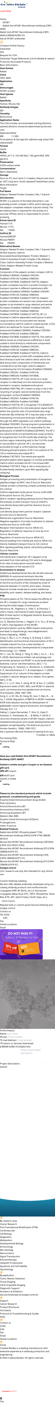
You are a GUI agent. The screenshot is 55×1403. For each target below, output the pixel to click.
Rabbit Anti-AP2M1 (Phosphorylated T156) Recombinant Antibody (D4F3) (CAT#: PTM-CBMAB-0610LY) (25, 835)
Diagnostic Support (10, 1288)
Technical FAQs (7, 741)
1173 (9, 223)
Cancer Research (8, 1224)
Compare (4, 45)
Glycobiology (6, 1269)
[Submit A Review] (27, 944)
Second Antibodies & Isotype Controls (19, 1294)
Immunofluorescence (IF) (12, 806)
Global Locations (8, 924)
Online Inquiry (8, 901)
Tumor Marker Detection (12, 1278)
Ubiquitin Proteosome (11, 1262)
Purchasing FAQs (8, 738)
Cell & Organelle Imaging (12, 1285)
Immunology (6, 1246)
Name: (3, 1033)
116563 (11, 230)
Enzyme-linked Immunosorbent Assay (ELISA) (23, 799)
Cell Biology (6, 1233)
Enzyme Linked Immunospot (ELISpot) (19, 819)
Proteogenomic (8, 822)
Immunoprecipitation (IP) (12, 812)
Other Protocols (8, 825)
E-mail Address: (8, 1040)
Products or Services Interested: (17, 1043)
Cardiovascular (7, 1230)
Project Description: (10, 1063)
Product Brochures (9, 1307)
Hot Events (5, 1310)
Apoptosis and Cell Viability (13, 1266)
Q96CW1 (11, 236)
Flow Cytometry (8, 803)
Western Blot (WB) (9, 816)
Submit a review (8, 778)
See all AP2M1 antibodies (12, 38)
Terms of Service (7, 1074)
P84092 (11, 242)
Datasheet (5, 48)
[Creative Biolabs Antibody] (13, 4)
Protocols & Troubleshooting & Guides (19, 1313)
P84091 (11, 239)
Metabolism (6, 1240)
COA (14, 55)
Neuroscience (7, 1253)
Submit (3, 1066)
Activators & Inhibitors (11, 1291)
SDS (2, 52)
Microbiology (6, 1249)
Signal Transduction (10, 1256)
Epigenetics (6, 1237)
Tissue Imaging (7, 1281)
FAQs (2, 1316)
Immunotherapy (8, 1259)
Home (3, 19)
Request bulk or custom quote (15, 904)
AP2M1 (6, 22)
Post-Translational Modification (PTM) (19, 1227)
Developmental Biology (11, 1243)
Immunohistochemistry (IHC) (14, 809)
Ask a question (7, 731)
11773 (10, 226)
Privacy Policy (44, 1071)
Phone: (3, 1036)
